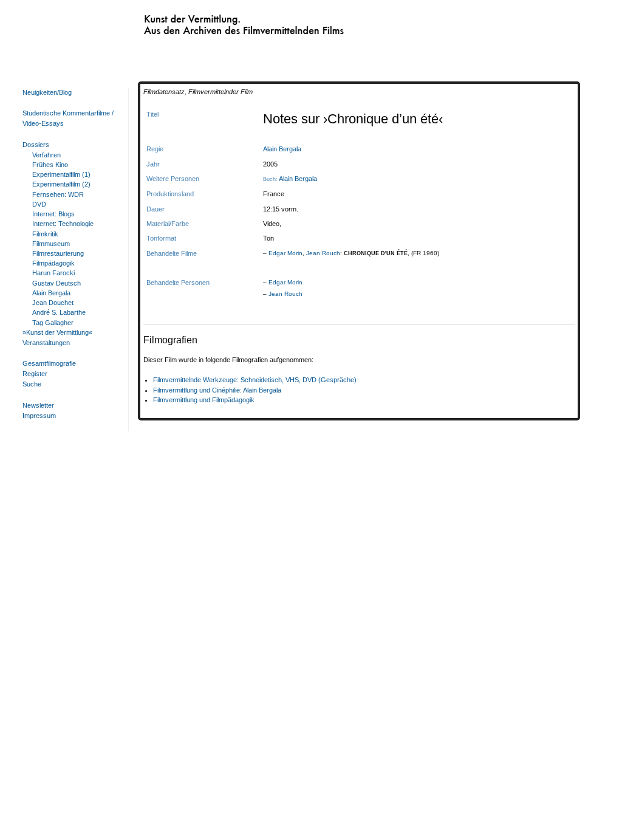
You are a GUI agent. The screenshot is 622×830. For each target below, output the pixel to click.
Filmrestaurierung (58, 253)
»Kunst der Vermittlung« (57, 332)
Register (34, 373)
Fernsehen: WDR (58, 194)
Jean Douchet (52, 302)
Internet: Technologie (63, 223)
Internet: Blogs (53, 214)
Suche (31, 384)
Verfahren (46, 155)
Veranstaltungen (46, 342)
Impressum (39, 415)
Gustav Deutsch (56, 283)
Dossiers (35, 144)
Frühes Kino (50, 164)
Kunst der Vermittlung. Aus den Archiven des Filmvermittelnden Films (220, 22)
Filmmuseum (51, 243)
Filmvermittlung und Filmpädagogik (204, 399)
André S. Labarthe (59, 312)
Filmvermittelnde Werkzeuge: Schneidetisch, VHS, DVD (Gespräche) (255, 379)
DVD (39, 204)
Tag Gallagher (52, 322)
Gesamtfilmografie (49, 363)
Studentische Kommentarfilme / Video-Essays (68, 118)
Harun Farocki (53, 272)
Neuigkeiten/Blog (47, 92)
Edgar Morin (285, 253)
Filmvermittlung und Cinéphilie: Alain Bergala (217, 390)
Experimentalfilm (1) (61, 174)
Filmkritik (45, 234)
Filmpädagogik (53, 263)
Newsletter (38, 405)
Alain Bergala (51, 293)
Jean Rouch (323, 253)
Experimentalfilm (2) (61, 184)
